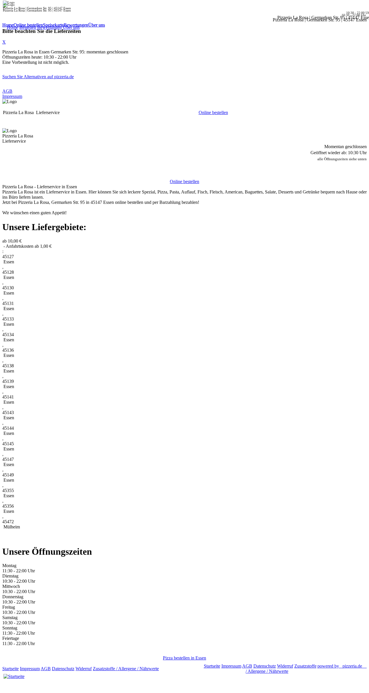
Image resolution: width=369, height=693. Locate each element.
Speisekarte (53, 25)
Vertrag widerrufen (177, 668)
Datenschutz (63, 668)
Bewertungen (76, 25)
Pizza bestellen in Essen (184, 657)
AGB (7, 91)
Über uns (96, 25)
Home (8, 25)
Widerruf (84, 668)
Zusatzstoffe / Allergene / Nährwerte (126, 668)
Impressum (12, 96)
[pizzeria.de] (13, 676)
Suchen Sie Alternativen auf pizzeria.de (38, 76)
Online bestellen (28, 25)
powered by (339, 666)
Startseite (10, 668)
